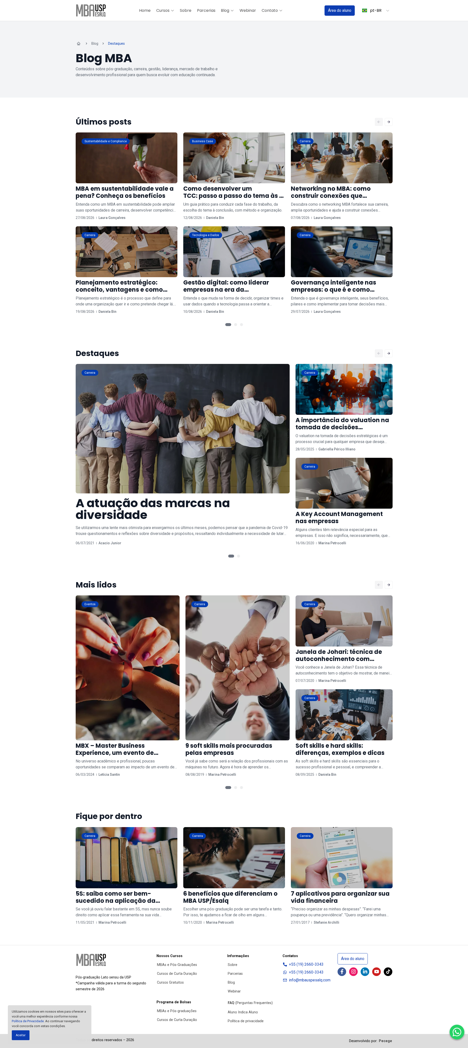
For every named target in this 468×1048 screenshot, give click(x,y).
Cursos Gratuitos (170, 982)
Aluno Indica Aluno (243, 1012)
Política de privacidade (246, 1021)
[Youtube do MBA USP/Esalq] (376, 971)
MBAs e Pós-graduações (177, 1011)
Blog (225, 10)
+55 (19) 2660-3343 (306, 964)
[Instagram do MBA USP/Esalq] (353, 971)
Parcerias (206, 10)
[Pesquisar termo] (314, 10)
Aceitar (21, 1035)
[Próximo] (389, 122)
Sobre (185, 10)
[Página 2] (235, 324)
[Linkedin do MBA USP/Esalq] (365, 971)
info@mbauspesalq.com (309, 980)
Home (145, 10)
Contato (270, 10)
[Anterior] (379, 122)
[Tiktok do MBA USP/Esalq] (388, 971)
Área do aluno (339, 10)
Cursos (163, 10)
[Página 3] (241, 324)
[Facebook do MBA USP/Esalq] (342, 971)
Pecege (385, 1041)
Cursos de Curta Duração (177, 974)
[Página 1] (228, 324)
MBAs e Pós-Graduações (177, 965)
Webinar (248, 10)
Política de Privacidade (28, 1021)
